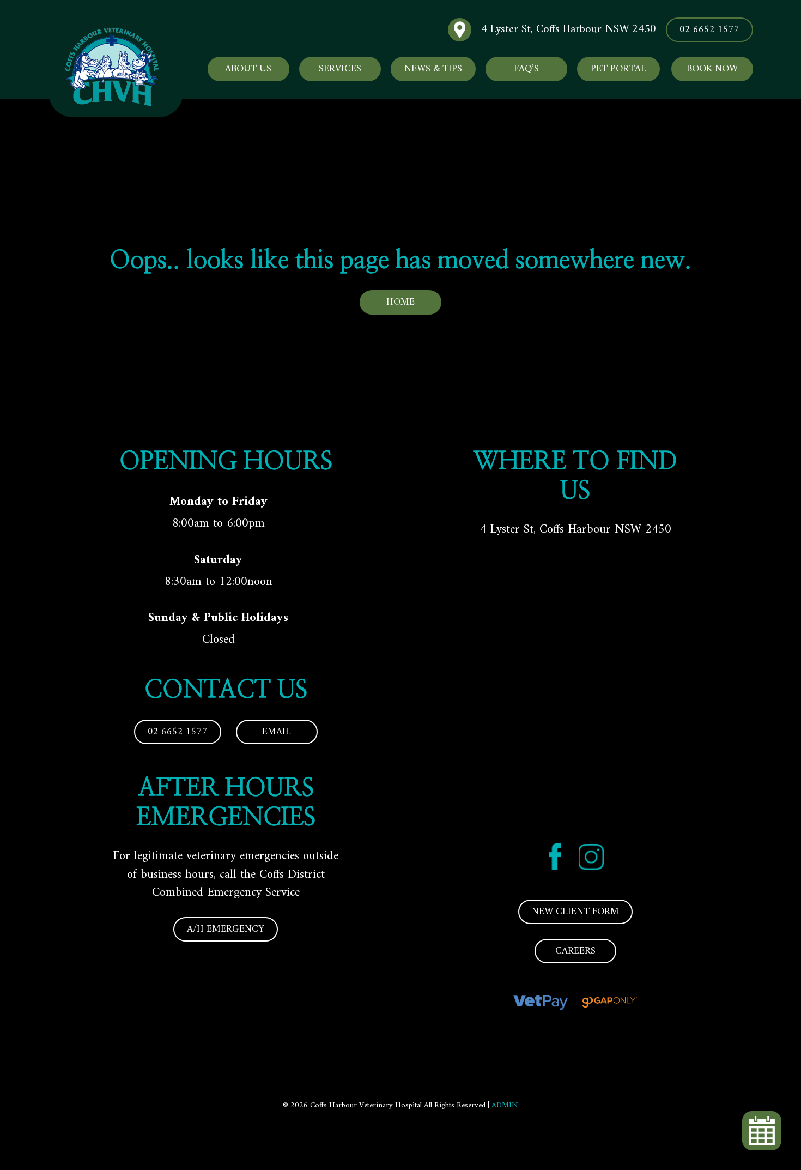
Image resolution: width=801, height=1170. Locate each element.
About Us (248, 69)
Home (400, 302)
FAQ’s (526, 69)
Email (276, 731)
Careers (575, 951)
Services (340, 69)
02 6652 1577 (709, 29)
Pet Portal (618, 69)
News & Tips (433, 69)
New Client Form (575, 911)
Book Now (712, 69)
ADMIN (504, 1105)
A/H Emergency (225, 929)
